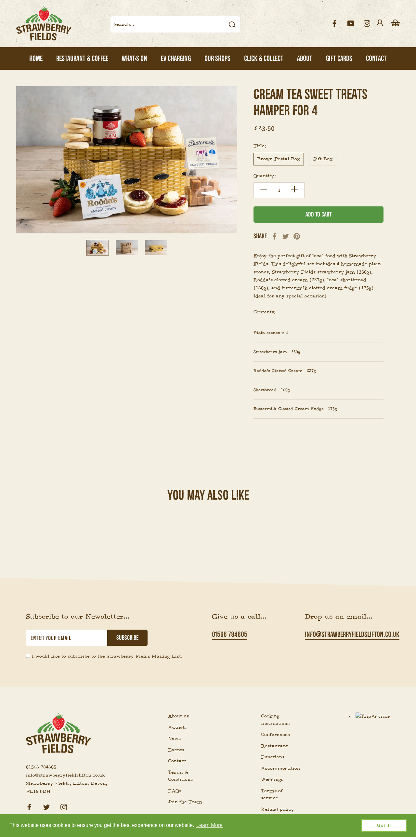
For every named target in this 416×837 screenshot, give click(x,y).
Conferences (275, 735)
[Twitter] (285, 236)
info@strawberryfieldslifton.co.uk (352, 634)
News (174, 738)
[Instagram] (63, 806)
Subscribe (127, 637)
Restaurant (274, 746)
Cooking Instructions (275, 719)
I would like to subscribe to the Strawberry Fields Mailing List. (107, 656)
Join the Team (185, 802)
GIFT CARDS (339, 58)
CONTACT (376, 58)
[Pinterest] (296, 236)
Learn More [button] (209, 825)
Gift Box (323, 159)
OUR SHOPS (217, 58)
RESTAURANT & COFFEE (82, 58)
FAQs (174, 791)
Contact (177, 761)
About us (178, 716)
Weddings (272, 779)
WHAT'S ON (134, 58)
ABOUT (304, 58)
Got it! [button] (384, 825)
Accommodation (279, 768)
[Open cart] (395, 23)
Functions (272, 757)
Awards (177, 727)
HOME (36, 58)
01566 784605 (229, 634)
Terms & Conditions (180, 776)
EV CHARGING (176, 58)
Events (176, 750)
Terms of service (272, 794)
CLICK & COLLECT (263, 58)
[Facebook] (274, 236)
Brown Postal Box (278, 159)
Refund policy (277, 809)
